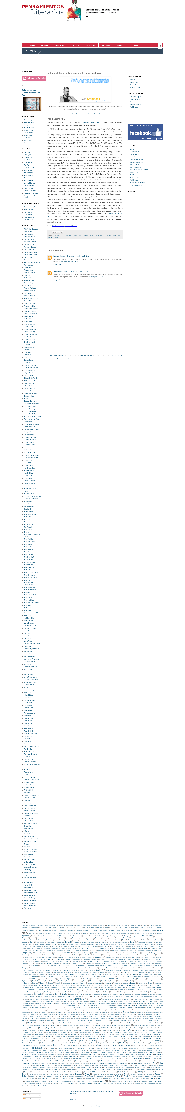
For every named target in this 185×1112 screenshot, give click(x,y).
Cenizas (151, 946)
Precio (143, 1045)
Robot (41, 1061)
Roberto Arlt (28, 775)
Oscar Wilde (28, 705)
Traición (48, 1076)
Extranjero (111, 987)
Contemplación (131, 955)
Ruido (84, 1061)
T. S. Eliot (27, 834)
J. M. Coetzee (28, 511)
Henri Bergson (29, 470)
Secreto (27, 1063)
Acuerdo (158, 925)
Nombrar (151, 1030)
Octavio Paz (28, 698)
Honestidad (118, 999)
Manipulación (95, 1018)
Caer (36, 944)
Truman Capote (29, 859)
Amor (160, 930)
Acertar (126, 925)
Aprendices (37, 936)
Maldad (50, 1018)
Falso (147, 987)
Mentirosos (48, 1023)
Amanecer (58, 235)
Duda (121, 974)
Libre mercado (149, 1014)
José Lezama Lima (30, 577)
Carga (53, 946)
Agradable (79, 927)
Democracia (62, 965)
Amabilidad (70, 930)
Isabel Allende (29, 506)
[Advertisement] (155, 21)
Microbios (100, 1023)
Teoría (31, 1074)
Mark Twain (28, 669)
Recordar (93, 1054)
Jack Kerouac (28, 517)
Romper (52, 1061)
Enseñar (94, 979)
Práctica (149, 1050)
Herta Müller (28, 486)
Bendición (131, 940)
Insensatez (121, 1007)
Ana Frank (27, 267)
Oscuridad (129, 1034)
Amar (86, 930)
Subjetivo (79, 1069)
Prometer (91, 1050)
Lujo (85, 1016)
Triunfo (126, 1076)
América (41, 933)
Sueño (102, 1070)
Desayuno (53, 968)
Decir (80, 963)
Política (97, 1045)
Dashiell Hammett (30, 365)
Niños (130, 1030)
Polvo (90, 1045)
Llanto (38, 1016)
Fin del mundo (130, 989)
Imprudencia (140, 1003)
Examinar (116, 985)
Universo (25, 1078)
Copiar (84, 957)
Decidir (74, 963)
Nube (31, 1032)
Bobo (48, 942)
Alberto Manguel (29, 237)
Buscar (132, 942)
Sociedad (98, 1067)
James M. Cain (29, 524)
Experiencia (159, 985)
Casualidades (94, 946)
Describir (101, 968)
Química (110, 1052)
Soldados (112, 1067)
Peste (82, 1043)
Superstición (159, 1069)
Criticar (24, 961)
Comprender (26, 953)
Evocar (90, 985)
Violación (143, 1081)
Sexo (74, 1065)
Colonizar (69, 950)
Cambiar (69, 235)
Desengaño (126, 968)
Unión (32, 1078)
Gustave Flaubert (30, 452)
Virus (54, 1083)
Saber (101, 1061)
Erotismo (39, 981)
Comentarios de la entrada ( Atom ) (69, 359)
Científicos (101, 948)
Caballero (150, 942)
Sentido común (111, 1063)
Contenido (142, 955)
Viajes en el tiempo (67, 1081)
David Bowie (28, 162)
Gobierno (106, 994)
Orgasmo (88, 1034)
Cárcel (145, 961)
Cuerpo (67, 961)
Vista (66, 1083)
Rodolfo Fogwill (29, 782)
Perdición (40, 1041)
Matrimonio (50, 1021)
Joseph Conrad (29, 565)
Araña (54, 936)
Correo (122, 957)
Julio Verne (28, 610)
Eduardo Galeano (30, 380)
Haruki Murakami (30, 468)
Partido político (112, 1036)
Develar (151, 970)
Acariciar (78, 925)
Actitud (139, 925)
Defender (115, 963)
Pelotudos (92, 1038)
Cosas (158, 957)
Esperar (108, 983)
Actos (145, 925)
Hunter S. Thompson (31, 499)
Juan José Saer (29, 600)
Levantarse (97, 1014)
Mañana (61, 1021)
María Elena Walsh (30, 677)
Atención (74, 938)
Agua (92, 927)
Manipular (104, 1018)
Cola (41, 950)
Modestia (89, 1025)
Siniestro (35, 1067)
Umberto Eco (28, 862)
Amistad (137, 930)
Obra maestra (82, 1032)
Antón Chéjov (28, 293)
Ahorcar (113, 927)
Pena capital (106, 1038)
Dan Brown (28, 355)
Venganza (137, 1078)
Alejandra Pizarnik (30, 242)
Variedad (88, 1078)
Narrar (42, 1030)
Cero (23, 948)
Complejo (131, 950)
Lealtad (45, 1014)
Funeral (129, 992)
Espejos (82, 983)
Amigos (128, 930)
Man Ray (133, 80)
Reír (154, 1058)
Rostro (65, 1061)
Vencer (116, 1078)
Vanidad (80, 1078)
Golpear (113, 994)
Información (143, 1005)
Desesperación (146, 968)
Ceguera (123, 946)
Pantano (70, 1036)
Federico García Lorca (31, 404)
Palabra (39, 1036)
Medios (90, 1020)
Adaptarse (25, 927)
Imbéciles (66, 1003)
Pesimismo (66, 1043)
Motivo (153, 1025)
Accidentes (86, 925)
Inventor (60, 1012)
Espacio (42, 983)
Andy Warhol (28, 209)
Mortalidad (137, 1025)
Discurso (150, 972)
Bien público (40, 942)
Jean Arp (27, 532)
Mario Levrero (28, 664)
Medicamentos (71, 1020)
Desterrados (73, 970)
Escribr (129, 981)
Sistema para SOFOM (95, 277)
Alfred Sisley (134, 149)
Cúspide (24, 963)
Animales (106, 933)
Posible (128, 1045)
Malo (68, 1018)
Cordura (108, 957)
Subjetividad (70, 1069)
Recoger (67, 1054)
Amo (153, 930)
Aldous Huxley (29, 239)
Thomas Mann (29, 836)
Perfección (73, 1041)
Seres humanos (47, 1065)
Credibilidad (86, 959)
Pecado (24, 1039)
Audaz (112, 938)
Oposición (49, 1034)
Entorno (119, 979)
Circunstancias (119, 948)
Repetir (150, 1056)
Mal (31, 1018)
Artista (150, 936)
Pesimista (75, 1043)
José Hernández (29, 575)
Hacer (86, 996)
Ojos (135, 1032)
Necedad (68, 1030)
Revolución (138, 1059)
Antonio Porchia (29, 291)
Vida (102, 1081)
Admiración (34, 927)
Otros (149, 1034)
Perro (137, 1041)
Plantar (140, 1043)
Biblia (151, 940)
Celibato (138, 946)
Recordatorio (104, 1054)
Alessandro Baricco (30, 255)
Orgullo (96, 1034)
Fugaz (122, 992)
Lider (23, 1016)
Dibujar (63, 972)
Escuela (144, 981)
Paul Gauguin (134, 177)
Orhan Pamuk (28, 703)
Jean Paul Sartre (29, 539)
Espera (90, 983)
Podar (49, 1045)
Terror (50, 1074)
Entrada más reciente (55, 355)
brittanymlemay (59, 256)
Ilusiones (160, 1001)
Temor (139, 1072)
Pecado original (34, 1038)
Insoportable (140, 1007)
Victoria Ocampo (29, 872)
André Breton (28, 275)
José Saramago (29, 587)
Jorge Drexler (28, 180)
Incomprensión (50, 1005)
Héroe (85, 1001)
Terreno (44, 1074)
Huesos (35, 1001)
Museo (81, 1028)
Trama (64, 1076)
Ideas (105, 1001)
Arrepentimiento (116, 936)
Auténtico (25, 940)
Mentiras (39, 1023)
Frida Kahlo (28, 212)
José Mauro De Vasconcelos (29, 583)
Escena (85, 981)
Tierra (87, 1074)
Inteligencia (90, 1010)
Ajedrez (120, 927)
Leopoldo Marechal (30, 631)
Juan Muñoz (57, 271)
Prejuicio (51, 1048)
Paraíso (94, 1036)
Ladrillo (141, 1012)
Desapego (25, 968)
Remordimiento (107, 1056)
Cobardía (35, 950)
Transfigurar (79, 1076)
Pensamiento (134, 1039)
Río (96, 1061)
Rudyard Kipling (29, 790)
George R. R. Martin (31, 437)
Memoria (124, 1021)
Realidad (25, 1054)
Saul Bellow (28, 800)
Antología (137, 933)
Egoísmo (35, 976)
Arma (92, 936)
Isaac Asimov (28, 504)
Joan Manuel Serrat (30, 175)
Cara (33, 946)
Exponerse (63, 987)
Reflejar (149, 1054)
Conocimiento (36, 955)
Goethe (26, 447)
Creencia (95, 959)
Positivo (136, 1045)
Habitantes (61, 996)
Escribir (121, 981)
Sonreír (151, 1067)
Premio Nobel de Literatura (90, 122)
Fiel (115, 989)
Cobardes (25, 951)
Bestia (145, 940)
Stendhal (27, 816)
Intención (102, 1010)
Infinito (135, 1006)
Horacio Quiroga (29, 493)
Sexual (81, 1065)
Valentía (58, 1078)
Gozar (120, 994)
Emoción (95, 976)
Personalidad (35, 1043)
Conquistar (47, 955)
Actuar (152, 925)
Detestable (144, 970)
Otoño (143, 1034)
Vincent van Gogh (136, 185)
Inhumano (35, 1007)
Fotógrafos (73, 992)
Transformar (89, 1076)
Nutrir (48, 1032)
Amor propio (32, 933)
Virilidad (32, 1083)
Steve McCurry (135, 87)
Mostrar (145, 1025)
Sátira (65, 1072)
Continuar (160, 955)
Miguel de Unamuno (31, 682)
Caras (39, 946)
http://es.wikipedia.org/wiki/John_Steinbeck (64, 226)
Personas (45, 1043)
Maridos (138, 1018)
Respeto (48, 1058)
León (122, 1014)
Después (65, 970)
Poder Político (67, 1045)
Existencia (131, 985)
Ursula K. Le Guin (30, 864)
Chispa (69, 948)
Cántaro (138, 961)
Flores (81, 235)
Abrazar (40, 925)
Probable (158, 1048)
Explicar (38, 987)
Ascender (158, 936)
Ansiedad (123, 933)
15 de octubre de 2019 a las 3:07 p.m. (75, 271)
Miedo (108, 1023)
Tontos (133, 1074)
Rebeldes (51, 1054)
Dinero (117, 972)
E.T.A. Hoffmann (29, 370)
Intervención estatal (155, 1010)
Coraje (90, 957)
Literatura (108, 235)
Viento (124, 1081)
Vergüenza (45, 1081)
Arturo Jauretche (29, 306)
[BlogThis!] (56, 232)
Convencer (61, 957)
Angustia (91, 933)
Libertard (140, 1014)
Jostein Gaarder (29, 570)
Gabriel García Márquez (32, 424)
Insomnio (131, 1007)
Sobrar (78, 1067)
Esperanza (98, 983)
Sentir (133, 1063)
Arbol (60, 936)
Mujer (48, 1028)
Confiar (120, 953)
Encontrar (155, 977)
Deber (49, 963)
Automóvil (152, 938)
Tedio (119, 1072)
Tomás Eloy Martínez (31, 852)
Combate (86, 950)
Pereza (55, 1041)
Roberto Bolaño (29, 777)
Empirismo (112, 976)
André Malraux (29, 280)
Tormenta (140, 1074)
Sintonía (42, 1067)
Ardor (73, 936)
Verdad (160, 1078)
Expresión (80, 987)
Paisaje (31, 1036)
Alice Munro (28, 260)
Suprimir (43, 1072)
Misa (30, 1025)
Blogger (98, 1106)
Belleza (116, 940)
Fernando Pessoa (30, 406)
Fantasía (40, 989)
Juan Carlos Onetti (30, 595)
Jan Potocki (28, 527)
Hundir (79, 1001)
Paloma (58, 1036)
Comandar (78, 950)
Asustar (61, 938)
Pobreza (42, 1045)
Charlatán (55, 948)
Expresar (71, 987)
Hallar (94, 996)
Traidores (56, 1076)
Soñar (56, 1070)
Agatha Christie (29, 232)
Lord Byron (27, 638)
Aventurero (49, 940)
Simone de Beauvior (31, 813)
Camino (90, 944)
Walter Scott (28, 885)
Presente (90, 1048)
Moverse (24, 1028)
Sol (106, 1067)
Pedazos (50, 1038)
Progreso (82, 1050)
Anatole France (29, 270)
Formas (39, 992)
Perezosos (64, 1041)
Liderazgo (31, 1016)
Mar (124, 1018)
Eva (77, 985)
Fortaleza (47, 992)
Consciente (56, 955)
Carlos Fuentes (29, 327)
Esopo (26, 398)
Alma (39, 930)
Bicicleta (24, 942)
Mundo (64, 1028)
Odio (117, 1032)
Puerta (47, 1052)
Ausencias (134, 938)
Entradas (28, 1095)
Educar (152, 974)
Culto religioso (104, 961)
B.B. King (27, 152)
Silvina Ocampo (29, 811)
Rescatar (41, 1058)
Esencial (26, 983)
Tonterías (118, 1074)
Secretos (35, 1063)
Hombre (79, 999)
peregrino (152, 1083)
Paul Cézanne (134, 175)
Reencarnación (140, 1054)
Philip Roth (27, 739)
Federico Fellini (135, 99)
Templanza (158, 1072)
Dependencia (100, 965)
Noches (143, 1030)
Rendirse (125, 1056)
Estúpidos (55, 985)
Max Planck (28, 135)
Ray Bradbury (28, 749)
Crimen (137, 959)
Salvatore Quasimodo (31, 795)
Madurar (142, 1016)
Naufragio (60, 1030)
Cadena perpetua (27, 944)
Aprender (25, 936)
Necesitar (88, 1030)
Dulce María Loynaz (31, 368)
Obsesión (96, 1032)
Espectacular (66, 983)
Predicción (25, 1048)
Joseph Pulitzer (29, 567)
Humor (72, 1001)
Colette (26, 350)
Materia (41, 1020)
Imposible (92, 1003)
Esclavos (113, 981)
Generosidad (48, 994)
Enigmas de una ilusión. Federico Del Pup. (31, 92)
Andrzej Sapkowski (30, 273)
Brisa (64, 235)
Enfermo (61, 979)
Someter (137, 1067)
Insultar (71, 1010)
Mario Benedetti (29, 662)
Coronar (115, 957)
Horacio (26, 491)
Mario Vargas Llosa (30, 667)
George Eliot (28, 432)
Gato (29, 994)
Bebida (103, 940)
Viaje (58, 1081)
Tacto (86, 1072)
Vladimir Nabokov (30, 877)
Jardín (93, 1012)
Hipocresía (37, 999)
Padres (24, 1036)
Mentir (24, 1023)
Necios (96, 1030)
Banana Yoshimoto (30, 314)
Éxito (37, 1086)
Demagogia (34, 965)
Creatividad (59, 959)
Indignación (103, 1005)
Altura (55, 930)
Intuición (52, 1012)
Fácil (145, 992)
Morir (128, 1025)
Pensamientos (147, 1039)
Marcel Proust (28, 654)
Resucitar (97, 1058)
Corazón (97, 957)
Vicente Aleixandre (30, 867)
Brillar (99, 942)
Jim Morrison (28, 173)
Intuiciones (44, 1012)
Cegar (116, 946)
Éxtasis (44, 1085)
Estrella (30, 985)
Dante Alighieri (29, 360)
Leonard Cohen (29, 183)
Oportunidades (39, 1034)
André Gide (28, 278)
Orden (81, 1034)
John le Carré (28, 554)
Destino (99, 970)
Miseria (45, 1025)
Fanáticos (49, 989)
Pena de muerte (117, 1038)
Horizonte (142, 999)
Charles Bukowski (30, 337)
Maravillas (131, 1018)
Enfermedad (52, 979)
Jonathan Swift (29, 557)
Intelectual (80, 1010)
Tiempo (78, 1074)
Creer (103, 959)
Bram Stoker (28, 321)
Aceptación (110, 925)
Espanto (50, 983)
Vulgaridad (111, 1083)
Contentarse (151, 955)
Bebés (109, 940)
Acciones (94, 925)
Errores (53, 981)
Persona (157, 1041)
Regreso (58, 1056)
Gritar (159, 994)
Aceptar (119, 925)
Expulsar (87, 987)
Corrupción (144, 957)
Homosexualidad (107, 999)
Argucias (85, 936)
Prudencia (135, 1050)
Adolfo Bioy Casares (31, 229)
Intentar (119, 1010)
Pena (98, 1038)
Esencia (160, 981)
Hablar (69, 996)
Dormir (99, 974)
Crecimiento (76, 959)
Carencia (45, 946)
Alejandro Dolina (29, 244)
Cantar (146, 944)
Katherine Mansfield (31, 613)
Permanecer (120, 1041)
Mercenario (66, 1023)
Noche (137, 1030)
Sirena (49, 1067)
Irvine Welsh (28, 501)
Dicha (69, 972)
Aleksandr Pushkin (30, 252)
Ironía (75, 1012)
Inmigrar (61, 1007)
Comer (93, 950)
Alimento (32, 930)
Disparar (24, 974)
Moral (114, 1025)
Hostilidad (158, 999)
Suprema (27, 1072)
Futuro (136, 992)
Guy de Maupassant (31, 458)
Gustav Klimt (28, 215)
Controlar (52, 957)
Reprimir (24, 1058)
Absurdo (60, 925)
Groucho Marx (134, 102)
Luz (96, 1016)
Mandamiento (85, 1018)
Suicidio (141, 1069)
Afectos (71, 927)
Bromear (111, 942)
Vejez (94, 1078)
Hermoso (126, 996)
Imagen (38, 1003)
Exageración (107, 985)
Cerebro (158, 946)
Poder (55, 1045)
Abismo (33, 925)
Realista (34, 1054)
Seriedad (59, 1065)
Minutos (151, 1023)
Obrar (90, 1032)
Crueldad (38, 961)
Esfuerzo (35, 983)
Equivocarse (26, 981)
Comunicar (48, 953)
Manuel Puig (28, 651)
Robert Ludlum (29, 767)
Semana (63, 1063)
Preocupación (68, 1048)
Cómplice (158, 961)
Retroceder (115, 1058)
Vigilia (136, 1081)
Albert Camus (28, 234)
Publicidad (32, 1052)
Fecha (70, 989)
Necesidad (77, 1030)
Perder (31, 1041)
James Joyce (28, 519)
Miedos (117, 1023)
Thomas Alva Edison (31, 143)
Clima (159, 948)
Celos (144, 946)
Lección (51, 1014)
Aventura (40, 940)
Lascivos (33, 1014)
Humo (66, 1001)
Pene (125, 1038)
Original (110, 1034)
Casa (79, 946)
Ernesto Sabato (29, 396)
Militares (144, 1023)
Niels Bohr (27, 138)
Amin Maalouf (28, 265)
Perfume (57, 237)
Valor (73, 1078)
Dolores (91, 974)
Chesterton (27, 345)
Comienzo (115, 950)
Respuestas (88, 1058)
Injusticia (43, 1007)
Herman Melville (29, 481)
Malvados (75, 1018)
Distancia (41, 974)
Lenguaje (82, 1014)
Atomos (90, 938)
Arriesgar (126, 936)
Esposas (125, 983)
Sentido (101, 1063)
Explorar (46, 987)
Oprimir (57, 1034)
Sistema (56, 1067)
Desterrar (82, 970)
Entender (111, 979)
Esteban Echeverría (30, 401)
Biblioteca (158, 940)
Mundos (74, 1028)
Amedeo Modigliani (30, 207)
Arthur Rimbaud (29, 303)
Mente (151, 1021)
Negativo (110, 1030)
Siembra (104, 1065)
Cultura (113, 961)
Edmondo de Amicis (31, 378)
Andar (84, 933)
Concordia (87, 953)
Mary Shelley (28, 674)
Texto (70, 1074)
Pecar (43, 1038)
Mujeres (56, 1028)
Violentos (25, 1083)
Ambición (111, 930)
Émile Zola (27, 908)
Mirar (24, 1025)
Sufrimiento (119, 1069)
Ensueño (102, 979)
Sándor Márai (28, 829)
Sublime (86, 1069)
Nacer (117, 1028)
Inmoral (68, 1007)
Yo (131, 1083)
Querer (102, 1052)
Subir (62, 1069)
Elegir (66, 977)
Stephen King (28, 818)
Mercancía (57, 1023)
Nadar (26, 1030)
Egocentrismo (26, 976)
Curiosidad (123, 961)
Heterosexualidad (146, 996)
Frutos (100, 992)
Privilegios (150, 1048)
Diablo (32, 972)
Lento (89, 1014)
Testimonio (58, 1074)
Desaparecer (157, 965)
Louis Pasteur (28, 133)
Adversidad (57, 927)
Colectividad (49, 950)
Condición (95, 953)
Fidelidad (109, 989)
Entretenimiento (129, 979)
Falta (153, 987)
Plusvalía (160, 1043)
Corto (152, 957)
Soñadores (48, 1069)
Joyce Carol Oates (30, 590)
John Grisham (28, 544)
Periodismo (92, 1041)
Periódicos (110, 1041)
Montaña (106, 1025)
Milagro (131, 1023)
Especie (58, 983)
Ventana (145, 1078)
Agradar (86, 927)
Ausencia (126, 938)
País (158, 1036)
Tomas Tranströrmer (31, 849)
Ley (104, 1014)
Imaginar (57, 1003)
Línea (128, 1016)
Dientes (95, 972)
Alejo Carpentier (29, 249)
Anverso (145, 933)
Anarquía (77, 933)
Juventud (126, 1012)
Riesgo (24, 1061)
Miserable (37, 1025)
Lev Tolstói (27, 633)
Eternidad (64, 985)
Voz (104, 1083)
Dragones (108, 974)
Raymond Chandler (30, 754)
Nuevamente (40, 1032)
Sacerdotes (121, 1061)
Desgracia (158, 968)
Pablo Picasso (29, 217)
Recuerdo (129, 1054)
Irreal (80, 1012)
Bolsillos (60, 942)
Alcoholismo (134, 927)
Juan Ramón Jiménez (31, 602)
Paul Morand (28, 718)
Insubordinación (62, 1010)
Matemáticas (33, 1020)
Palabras (49, 1036)
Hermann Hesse (29, 483)
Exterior (95, 987)
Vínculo (125, 1083)
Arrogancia (135, 936)
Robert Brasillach (30, 762)
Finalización (145, 989)
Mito (60, 1025)
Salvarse (143, 1061)
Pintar (104, 1043)
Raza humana (132, 1052)
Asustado (54, 938)
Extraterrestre (132, 987)
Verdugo (37, 1081)
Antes (130, 933)
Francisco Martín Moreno (32, 419)
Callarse (48, 944)
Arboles (67, 936)
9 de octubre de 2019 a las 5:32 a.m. (78, 256)
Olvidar (147, 1032)
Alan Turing (28, 120)
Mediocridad (81, 1020)
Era (33, 981)
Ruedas (77, 1061)
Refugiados (27, 1056)
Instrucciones (41, 1010)
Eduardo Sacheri (29, 383)
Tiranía (102, 1074)
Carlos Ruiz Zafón (30, 329)
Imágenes (160, 1003)
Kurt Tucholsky (29, 618)
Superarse (149, 1069)
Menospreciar (142, 1020)
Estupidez (45, 985)
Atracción (98, 938)
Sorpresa (39, 1069)
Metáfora (93, 1023)
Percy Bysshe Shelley (31, 733)
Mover (159, 1025)
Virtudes (47, 1083)
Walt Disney (134, 107)
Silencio (144, 1065)
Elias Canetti (28, 386)
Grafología (128, 994)
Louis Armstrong (29, 186)
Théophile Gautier (30, 841)
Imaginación (47, 1003)
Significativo (136, 1065)
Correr (128, 957)
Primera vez (115, 1048)
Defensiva (133, 963)
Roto (71, 1061)
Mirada (159, 1023)
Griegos (152, 994)
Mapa (119, 1018)
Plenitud (152, 1043)
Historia (53, 999)
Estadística (158, 983)
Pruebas (142, 1050)
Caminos (99, 944)
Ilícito (32, 1003)
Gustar (32, 996)
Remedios (98, 1056)
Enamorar (128, 977)
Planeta (122, 1043)
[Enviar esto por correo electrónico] (53, 232)
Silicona (153, 1065)
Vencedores (107, 1078)
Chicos (63, 948)
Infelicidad (119, 1005)
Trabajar (158, 1074)
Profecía (51, 1050)
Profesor (67, 1050)
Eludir (72, 976)
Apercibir (158, 933)
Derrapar (117, 965)
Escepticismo (94, 981)
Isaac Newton (28, 130)
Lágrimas (102, 1016)
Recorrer (112, 1054)
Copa (77, 957)
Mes (81, 1023)
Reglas (51, 1056)
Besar (138, 940)
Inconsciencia (72, 1005)
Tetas (65, 1074)
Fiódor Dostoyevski (30, 411)
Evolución (97, 985)
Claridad (152, 948)
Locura (56, 1016)
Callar (42, 944)
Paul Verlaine (28, 723)
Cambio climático (80, 944)
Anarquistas (69, 933)
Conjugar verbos (156, 953)
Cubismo (53, 961)
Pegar (57, 1038)
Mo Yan (26, 687)
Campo (106, 944)
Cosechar (33, 959)
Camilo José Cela (30, 324)
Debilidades (65, 963)
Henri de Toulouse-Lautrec (139, 170)
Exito (149, 985)
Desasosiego (44, 968)
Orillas (117, 1034)
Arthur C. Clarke (29, 296)
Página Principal (86, 355)
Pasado (122, 1036)
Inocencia (85, 1007)
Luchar (71, 1016)
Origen (103, 1034)
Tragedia (40, 1076)
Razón (152, 1052)
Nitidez (123, 1030)
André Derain (134, 152)
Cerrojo (38, 948)
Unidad (153, 1076)
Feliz (93, 990)
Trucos (133, 1076)
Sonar (144, 1067)
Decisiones (88, 963)
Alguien (158, 927)
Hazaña (109, 996)
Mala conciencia (41, 1018)
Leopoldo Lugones (30, 628)
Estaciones (142, 983)
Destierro (90, 970)
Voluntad (97, 1083)
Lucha (64, 1016)
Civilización (143, 948)
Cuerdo (60, 961)
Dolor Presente (82, 974)
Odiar (111, 1032)
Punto (53, 1052)
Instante (24, 1010)
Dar (30, 963)
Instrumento (50, 1010)
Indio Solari (28, 170)
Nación (155, 1028)
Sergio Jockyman (30, 805)
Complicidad (140, 950)
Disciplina (141, 972)
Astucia (39, 938)
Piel (99, 1043)
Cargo (58, 946)
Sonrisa (158, 1067)
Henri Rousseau (135, 167)
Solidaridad (129, 1067)
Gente (64, 994)
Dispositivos (32, 974)
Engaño (68, 979)
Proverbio (118, 1050)
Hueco (29, 1001)
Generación (38, 994)
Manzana (112, 1018)
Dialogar (48, 972)
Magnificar (25, 1018)
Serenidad (36, 1065)
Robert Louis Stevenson (32, 764)
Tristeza (117, 1076)
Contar (122, 955)
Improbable (122, 1003)
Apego (152, 933)
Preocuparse (80, 1048)
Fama (159, 987)
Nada (161, 1028)
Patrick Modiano (29, 713)
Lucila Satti (27, 646)
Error (46, 981)
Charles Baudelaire (30, 334)
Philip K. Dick (28, 736)
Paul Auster (28, 715)
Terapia (37, 1074)
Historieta (63, 999)
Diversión (50, 974)
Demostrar (90, 965)
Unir (159, 1076)
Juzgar (134, 1012)
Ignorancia (136, 1001)
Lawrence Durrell (30, 626)
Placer (115, 1043)
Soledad (120, 1067)
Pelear (77, 1038)
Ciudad (134, 948)
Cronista (30, 961)
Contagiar (114, 955)
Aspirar (32, 938)
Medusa (106, 1020)
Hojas (70, 999)
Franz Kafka (28, 422)
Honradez (127, 999)
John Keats (28, 547)
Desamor (147, 965)
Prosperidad (109, 1050)
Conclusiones (78, 953)
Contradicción (28, 957)
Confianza (112, 953)
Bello (123, 940)
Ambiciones (103, 930)
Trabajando (149, 1074)
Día (134, 974)
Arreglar (107, 936)
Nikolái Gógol (28, 695)
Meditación (98, 1020)
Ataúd (68, 938)
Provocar (126, 1050)
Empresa (119, 976)
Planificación (132, 1043)
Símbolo (79, 1072)
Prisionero (133, 1048)
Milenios (138, 1023)
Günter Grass (28, 460)
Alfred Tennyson (29, 257)
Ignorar (145, 1001)
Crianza (130, 959)
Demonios (81, 965)
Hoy (23, 1001)
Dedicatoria (98, 963)
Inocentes (94, 1007)
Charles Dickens (29, 339)
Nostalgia (25, 1032)
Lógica (135, 1016)
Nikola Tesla (28, 140)
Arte (142, 936)
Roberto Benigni (135, 104)
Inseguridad (112, 1007)
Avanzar (32, 940)
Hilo (31, 999)
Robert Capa (134, 82)
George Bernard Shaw (31, 429)
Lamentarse (157, 1012)
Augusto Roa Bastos (31, 311)
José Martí (27, 580)
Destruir (118, 970)
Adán (64, 927)
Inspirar (158, 1007)
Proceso (44, 1050)
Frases (86, 235)
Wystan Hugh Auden (31, 906)
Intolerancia (25, 1012)
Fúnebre (158, 992)
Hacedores (78, 996)
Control (44, 957)
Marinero (145, 1018)
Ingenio (161, 1005)
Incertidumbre (28, 1005)
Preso (98, 1048)
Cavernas (103, 946)
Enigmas (77, 979)
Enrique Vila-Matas (30, 391)
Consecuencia (66, 955)
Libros (158, 1014)
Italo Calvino (28, 509)
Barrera (82, 940)
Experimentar (29, 987)
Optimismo (64, 1034)
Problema (25, 1050)
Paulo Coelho (28, 728)
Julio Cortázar (28, 608)
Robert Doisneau (135, 85)
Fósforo (151, 992)
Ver (151, 1078)
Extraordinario (121, 987)
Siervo (111, 1065)
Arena (79, 936)
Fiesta (121, 989)
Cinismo (109, 948)
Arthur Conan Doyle (31, 298)
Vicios (88, 1081)
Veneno (122, 1078)
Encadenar (137, 976)
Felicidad (78, 990)
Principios (124, 1048)
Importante (82, 1003)
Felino (87, 989)
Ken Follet (27, 615)
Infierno (127, 1006)
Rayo (123, 1052)
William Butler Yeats (31, 893)
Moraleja (120, 1025)
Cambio (75, 235)
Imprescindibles (111, 1003)
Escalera (61, 981)
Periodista (102, 1041)
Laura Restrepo (29, 623)
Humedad (59, 1001)
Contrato (37, 957)
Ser (154, 1063)
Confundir (145, 953)
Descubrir (109, 968)
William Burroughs (30, 890)
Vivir (72, 1083)
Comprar (158, 950)
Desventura (127, 970)
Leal (39, 1014)
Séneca (26, 831)
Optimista (73, 1034)
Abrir (46, 925)
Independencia (83, 1005)
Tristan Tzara (28, 857)
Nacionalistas (146, 1028)
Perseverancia (146, 1041)
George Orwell (29, 434)
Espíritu (132, 983)
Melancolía (114, 1020)
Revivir (130, 1058)
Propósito (99, 1050)
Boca (53, 942)
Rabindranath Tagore (31, 746)
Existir (142, 985)
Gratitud (144, 994)
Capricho (26, 946)
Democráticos (72, 965)
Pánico (73, 1052)
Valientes (65, 1078)
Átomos (24, 1085)
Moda (65, 1025)
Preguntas (36, 1047)
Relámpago (89, 1056)
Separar (140, 1063)
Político (106, 1045)
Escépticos (152, 981)
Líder (115, 1016)
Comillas (123, 950)
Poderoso (76, 1045)
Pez (88, 1043)
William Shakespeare (31, 900)
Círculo (152, 961)
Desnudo (39, 970)
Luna (90, 1016)
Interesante (127, 1010)
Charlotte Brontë (29, 342)
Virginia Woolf (28, 875)
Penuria (24, 1041)
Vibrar (77, 1081)
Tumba (146, 1076)
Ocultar (104, 1032)
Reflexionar (159, 1054)
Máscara (96, 1028)
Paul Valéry (28, 721)
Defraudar (158, 963)
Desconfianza (72, 968)
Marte (152, 1018)
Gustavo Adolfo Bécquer (32, 455)
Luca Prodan (28, 188)
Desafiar (132, 965)
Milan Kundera (29, 685)
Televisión (132, 1072)
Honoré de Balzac (30, 488)
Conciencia (66, 953)
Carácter (72, 946)
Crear (49, 959)
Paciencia (157, 1034)
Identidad (114, 1001)
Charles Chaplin (135, 97)
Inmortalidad (76, 1007)
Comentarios (29, 1099)
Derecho (109, 965)
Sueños (109, 1070)
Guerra (24, 996)
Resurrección (106, 1058)
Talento (92, 1072)
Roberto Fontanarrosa (31, 780)
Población (27, 1045)
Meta (86, 1023)
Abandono (25, 925)
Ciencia (90, 948)
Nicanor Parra (28, 692)
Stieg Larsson (28, 821)
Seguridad (55, 1063)
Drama (115, 974)
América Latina (50, 933)
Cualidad (46, 961)
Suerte (94, 1070)
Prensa (59, 1048)
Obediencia (55, 1032)
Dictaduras (86, 972)
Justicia (118, 1012)
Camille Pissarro (135, 154)
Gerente (73, 994)
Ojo (131, 1032)
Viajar (52, 1081)
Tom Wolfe (27, 846)
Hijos (25, 999)
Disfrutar (158, 972)
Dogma (65, 974)
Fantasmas (31, 989)
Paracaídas (78, 1036)
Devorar (24, 972)
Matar (24, 1021)
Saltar (137, 1061)
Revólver (147, 1058)
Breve (84, 942)
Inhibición (27, 1007)
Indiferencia (93, 1005)
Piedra (93, 1043)
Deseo (135, 968)
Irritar (86, 1012)
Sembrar (70, 1063)
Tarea (99, 1072)
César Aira (27, 352)
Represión (158, 1056)
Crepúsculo (113, 959)
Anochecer (114, 933)
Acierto (132, 925)
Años (62, 940)
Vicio (82, 1081)
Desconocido (82, 968)
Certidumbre (46, 948)
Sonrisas (24, 1069)
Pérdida (80, 1052)
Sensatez (93, 1063)
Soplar (32, 1069)
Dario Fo (27, 363)
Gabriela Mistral (29, 427)
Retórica (123, 1058)
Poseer (121, 1045)
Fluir (159, 989)
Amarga (95, 930)
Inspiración (150, 1007)
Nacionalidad (136, 1028)
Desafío (139, 965)
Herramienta (135, 996)
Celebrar (130, 946)
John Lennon (28, 178)
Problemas (35, 1050)
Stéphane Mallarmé (30, 823)
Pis (109, 1043)
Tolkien (26, 844)
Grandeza (136, 994)
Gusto (39, 996)
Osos (136, 1034)
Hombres (94, 999)
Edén (159, 974)
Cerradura (30, 948)
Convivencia (70, 957)
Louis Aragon (28, 641)
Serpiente (67, 1065)
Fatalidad (57, 989)
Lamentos (25, 1014)
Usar (38, 1078)
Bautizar (89, 940)
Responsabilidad (77, 1058)
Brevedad (91, 942)
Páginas (60, 1052)
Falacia (141, 987)
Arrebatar (99, 936)
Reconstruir (84, 1054)
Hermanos (117, 996)
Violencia (157, 1081)
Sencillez (85, 1063)
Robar (35, 1061)
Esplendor (117, 983)
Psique (24, 1052)
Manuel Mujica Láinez (31, 649)
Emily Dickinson (29, 388)
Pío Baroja (27, 744)
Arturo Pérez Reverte (31, 309)
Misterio (53, 1025)
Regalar (43, 1056)
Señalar (97, 1065)
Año (57, 940)
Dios (125, 972)
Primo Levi (27, 741)
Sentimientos (123, 1063)
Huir (41, 1001)
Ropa (59, 1061)
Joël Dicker (28, 592)
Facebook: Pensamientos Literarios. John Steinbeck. (85, 114)
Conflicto (127, 953)
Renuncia (133, 1056)
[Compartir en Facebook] (62, 232)
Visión (60, 1083)
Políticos (113, 1045)
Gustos (46, 996)
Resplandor (57, 1058)
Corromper (135, 957)
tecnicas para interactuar (69, 261)
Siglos (118, 1065)
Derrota (124, 965)
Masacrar (158, 1018)
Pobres (35, 1045)
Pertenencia (56, 1043)
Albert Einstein (29, 122)
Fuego (107, 992)
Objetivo (63, 1032)
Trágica (140, 1076)
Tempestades (148, 1072)
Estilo (23, 985)
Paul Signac (134, 180)
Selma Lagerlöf (29, 803)
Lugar (79, 1016)
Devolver (158, 970)
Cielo (82, 948)
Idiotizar (128, 1001)
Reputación (33, 1058)
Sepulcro (148, 1063)
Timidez (95, 1074)
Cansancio (131, 944)
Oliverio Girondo (29, 700)
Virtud (39, 1083)
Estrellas (37, 985)
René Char (27, 757)
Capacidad (159, 944)
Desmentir (31, 970)
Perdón (48, 1041)
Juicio (111, 1012)
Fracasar (82, 992)
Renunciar (142, 1056)
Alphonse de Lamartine (32, 262)
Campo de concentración (118, 944)
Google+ (73, 1099)
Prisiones (141, 1048)
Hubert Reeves (29, 127)
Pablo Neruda (28, 710)
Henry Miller (28, 478)
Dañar (36, 963)
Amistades (146, 930)
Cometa (100, 950)
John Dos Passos (30, 542)
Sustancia (51, 1072)
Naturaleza (50, 1030)
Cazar (111, 946)
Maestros (158, 1016)
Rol (47, 1061)
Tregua (110, 1076)
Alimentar (25, 930)
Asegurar (25, 938)
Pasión (131, 1036)
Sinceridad (27, 1067)
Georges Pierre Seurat (137, 159)
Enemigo (34, 979)
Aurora (119, 938)
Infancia (111, 1005)
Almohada (48, 930)
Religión (73, 1056)
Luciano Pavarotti (30, 191)
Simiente (160, 1065)
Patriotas (146, 1036)
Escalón (68, 981)
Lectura (58, 1014)
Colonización (59, 950)
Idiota (121, 1001)
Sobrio (84, 1067)
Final (138, 989)
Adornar (43, 927)
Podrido (84, 1045)
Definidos (150, 963)
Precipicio (151, 1045)
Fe (64, 990)
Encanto (146, 976)
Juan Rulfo (27, 605)
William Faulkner (29, 895)
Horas (135, 999)
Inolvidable (103, 1007)
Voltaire (26, 880)
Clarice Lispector (29, 347)
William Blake (28, 888)
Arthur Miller (28, 301)
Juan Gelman (28, 597)
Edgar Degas (134, 157)
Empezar (103, 976)
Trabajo (24, 1076)
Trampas (71, 1076)
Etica (71, 985)
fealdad (144, 1083)
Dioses (134, 972)
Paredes (102, 1036)
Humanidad (49, 1001)
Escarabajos (77, 981)
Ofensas (124, 1032)
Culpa (96, 961)
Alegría (142, 928)
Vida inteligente (115, 1081)
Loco (49, 1016)
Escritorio (136, 981)
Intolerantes (34, 1012)
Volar (89, 1083)
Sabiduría (111, 1061)
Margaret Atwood (29, 656)
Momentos (97, 1025)
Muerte (32, 1028)
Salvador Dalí (28, 220)
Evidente (83, 985)
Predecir (158, 1045)
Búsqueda (141, 942)
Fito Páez (27, 165)
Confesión (103, 953)
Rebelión (59, 1054)
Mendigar (133, 1020)
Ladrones (149, 1012)
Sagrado (130, 1061)
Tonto (126, 1074)
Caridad (65, 946)
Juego (105, 1012)
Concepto (57, 953)
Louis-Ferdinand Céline (32, 644)
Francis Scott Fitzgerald (32, 414)
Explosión (54, 987)
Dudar (128, 974)
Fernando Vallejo (30, 409)
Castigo (85, 946)
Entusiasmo (140, 979)
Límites (122, 1016)
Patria (139, 1036)
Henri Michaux (29, 473)
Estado (150, 983)
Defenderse (124, 963)
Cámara (131, 961)
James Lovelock (29, 522)
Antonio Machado (30, 288)
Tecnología (112, 1072)
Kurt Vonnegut (29, 620)
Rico (159, 1058)
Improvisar (130, 1003)
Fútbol (24, 994)
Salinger (27, 793)
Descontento (93, 968)
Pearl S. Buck (28, 731)
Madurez (149, 1016)
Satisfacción (159, 1061)
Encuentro (25, 979)
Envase (149, 979)
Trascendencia (101, 1076)
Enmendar (86, 979)
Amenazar (120, 930)
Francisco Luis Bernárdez (32, 416)
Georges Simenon (30, 440)
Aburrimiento (69, 925)
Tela (125, 1072)
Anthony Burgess (30, 283)
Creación (42, 959)
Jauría (99, 1012)
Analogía (60, 933)
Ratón (117, 1052)
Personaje (25, 1043)
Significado (126, 1065)
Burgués (124, 942)
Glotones (87, 994)
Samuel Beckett (29, 798)
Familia (24, 989)
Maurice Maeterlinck (31, 680)
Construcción (97, 955)
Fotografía (63, 992)
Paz (152, 1036)
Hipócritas (45, 999)
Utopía (44, 1078)
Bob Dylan (27, 155)
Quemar (94, 1052)
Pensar (157, 1039)
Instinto (32, 1010)
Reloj (81, 1056)
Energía (43, 979)
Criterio (158, 959)
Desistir (24, 970)
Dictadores (77, 972)
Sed (48, 1063)
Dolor (72, 974)
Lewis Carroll (28, 636)
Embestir (78, 976)
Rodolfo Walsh (29, 785)
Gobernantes (96, 994)
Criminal (145, 959)
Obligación (72, 1032)
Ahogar (99, 927)
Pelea (70, 1038)
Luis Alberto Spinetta (31, 193)
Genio (57, 994)
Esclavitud (104, 981)
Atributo (105, 938)
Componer (149, 950)
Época (31, 1086)
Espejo (75, 983)
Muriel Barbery (29, 690)
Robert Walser (29, 772)
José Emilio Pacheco (31, 572)
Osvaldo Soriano (29, 708)
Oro (123, 1034)
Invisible (68, 1012)
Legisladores (74, 1014)
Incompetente (39, 1005)
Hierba (91, 235)
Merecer (75, 1023)
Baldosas (69, 940)
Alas (126, 927)
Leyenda (110, 1014)
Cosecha (25, 959)
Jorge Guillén (28, 560)
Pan (64, 1036)
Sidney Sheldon (29, 808)
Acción (102, 925)
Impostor (102, 1003)
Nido (117, 1030)
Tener (24, 1074)
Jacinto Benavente (30, 514)
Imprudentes (150, 1003)
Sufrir (127, 1070)
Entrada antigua (116, 355)
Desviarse (135, 970)
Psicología (158, 1050)
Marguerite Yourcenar (31, 659)
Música (105, 1027)
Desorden (47, 970)
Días (140, 974)
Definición (142, 963)
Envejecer (158, 979)
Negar (103, 1030)
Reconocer (75, 1054)
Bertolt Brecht (28, 316)
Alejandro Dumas (30, 247)
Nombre (158, 1030)
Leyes (117, 1014)
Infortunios (153, 1005)
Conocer (25, 955)
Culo (90, 961)
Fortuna (55, 992)
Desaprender (34, 968)
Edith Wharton (29, 375)
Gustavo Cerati (29, 168)
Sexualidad (89, 1065)
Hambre (101, 996)
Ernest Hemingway (30, 393)
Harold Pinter (28, 465)
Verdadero (29, 1081)
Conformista (136, 953)
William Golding (29, 898)
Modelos (72, 1025)
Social (90, 1067)
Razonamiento (142, 1052)
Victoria (94, 1081)
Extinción (103, 987)
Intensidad (111, 1010)
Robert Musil (28, 769)
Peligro (83, 1039)
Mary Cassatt (134, 172)
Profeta (75, 1050)
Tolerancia (110, 1074)
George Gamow (29, 125)
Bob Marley (28, 157)
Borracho (76, 942)
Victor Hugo (28, 870)
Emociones (87, 976)
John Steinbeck (99, 235)
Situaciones (69, 1067)
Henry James (28, 476)
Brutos (118, 942)
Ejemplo (43, 976)
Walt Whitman (28, 882)
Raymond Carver (30, 751)
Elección (50, 976)
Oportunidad (28, 1034)
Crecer (68, 959)
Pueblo (39, 1052)
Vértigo (119, 1083)
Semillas (77, 1063)
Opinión (160, 1032)
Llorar (44, 1016)
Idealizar (98, 1001)
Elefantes (58, 976)
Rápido (90, 1061)
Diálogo (58, 974)
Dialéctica (56, 972)
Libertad (130, 1014)
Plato (146, 1043)
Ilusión (26, 1003)
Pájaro (67, 1052)
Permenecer (129, 1041)
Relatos (65, 1056)
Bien (31, 942)
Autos (159, 938)
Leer (65, 1014)
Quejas (87, 1052)
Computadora (38, 953)
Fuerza (114, 992)
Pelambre (64, 1038)
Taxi (105, 1072)
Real (159, 1052)
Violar (150, 1081)
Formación (30, 992)
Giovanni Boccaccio (31, 445)
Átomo (159, 1083)
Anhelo (99, 933)
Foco (23, 992)
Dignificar (110, 972)
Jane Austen (28, 529)
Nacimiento (125, 1028)
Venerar (129, 1078)
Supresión (35, 1072)
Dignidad (102, 972)
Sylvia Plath (28, 826)
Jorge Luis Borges (30, 562)
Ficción (101, 990)
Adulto (49, 927)
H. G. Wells (27, 463)
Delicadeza (25, 965)
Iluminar (152, 1001)
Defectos (107, 963)
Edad (146, 974)
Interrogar (144, 1010)
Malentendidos (60, 1018)
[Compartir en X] (59, 232)
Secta (42, 1063)
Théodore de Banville (31, 839)
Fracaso (92, 992)
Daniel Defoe (28, 357)
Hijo (162, 996)
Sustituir (59, 1072)
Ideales (91, 1001)
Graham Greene (29, 450)
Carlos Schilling (29, 332)
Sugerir (135, 1069)
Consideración (85, 955)
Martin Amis (28, 672)
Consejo (76, 955)
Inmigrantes (52, 1007)
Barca (76, 940)
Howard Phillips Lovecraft (32, 496)
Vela (100, 1078)
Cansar (139, 944)
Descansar (62, 968)
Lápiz (109, 1016)
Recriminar (121, 1054)
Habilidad (53, 996)
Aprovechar (46, 936)
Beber (96, 940)
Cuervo (75, 961)
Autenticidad (143, 938)
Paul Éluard (28, 726)
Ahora (106, 927)
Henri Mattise (134, 165)
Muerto (41, 1028)
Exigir (123, 985)
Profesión (60, 1050)
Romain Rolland (29, 787)
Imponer (73, 1003)
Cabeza (158, 942)
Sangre (151, 1061)
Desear (118, 968)
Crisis (152, 959)
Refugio (36, 1056)
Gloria (80, 994)
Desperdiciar (56, 970)
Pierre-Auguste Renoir (137, 183)
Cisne (128, 948)
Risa (30, 1061)
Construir (106, 955)
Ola (142, 1032)
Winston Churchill (30, 903)
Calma (56, 944)
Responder (57, 264)
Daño (42, 963)
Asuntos (46, 938)
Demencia (53, 965)
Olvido (154, 1032)
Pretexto (105, 1048)
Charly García (28, 160)
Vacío (51, 1078)
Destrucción (109, 970)
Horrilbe (150, 999)
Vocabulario (82, 1083)
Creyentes (122, 959)
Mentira (30, 1023)
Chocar (75, 948)
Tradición (32, 1076)
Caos (152, 944)
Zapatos (137, 1083)
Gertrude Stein (29, 442)
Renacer (117, 1056)
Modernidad (80, 1025)
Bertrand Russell (29, 319)
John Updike (28, 552)
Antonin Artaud (29, 285)
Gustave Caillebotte (136, 162)
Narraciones (33, 1030)
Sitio (62, 1067)
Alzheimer (61, 930)
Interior (136, 1010)
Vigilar (131, 1081)
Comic (107, 950)
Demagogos (44, 965)
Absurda (53, 925)
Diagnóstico (39, 972)
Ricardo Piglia (29, 759)
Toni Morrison (28, 854)
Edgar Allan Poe (29, 373)
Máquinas (88, 1028)
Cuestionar (83, 961)
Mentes (159, 1020)
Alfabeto (151, 927)
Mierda (124, 1023)
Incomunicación (61, 1005)
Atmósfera (83, 938)
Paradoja (87, 1036)
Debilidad (56, 963)
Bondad (68, 942)
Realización (42, 1054)
